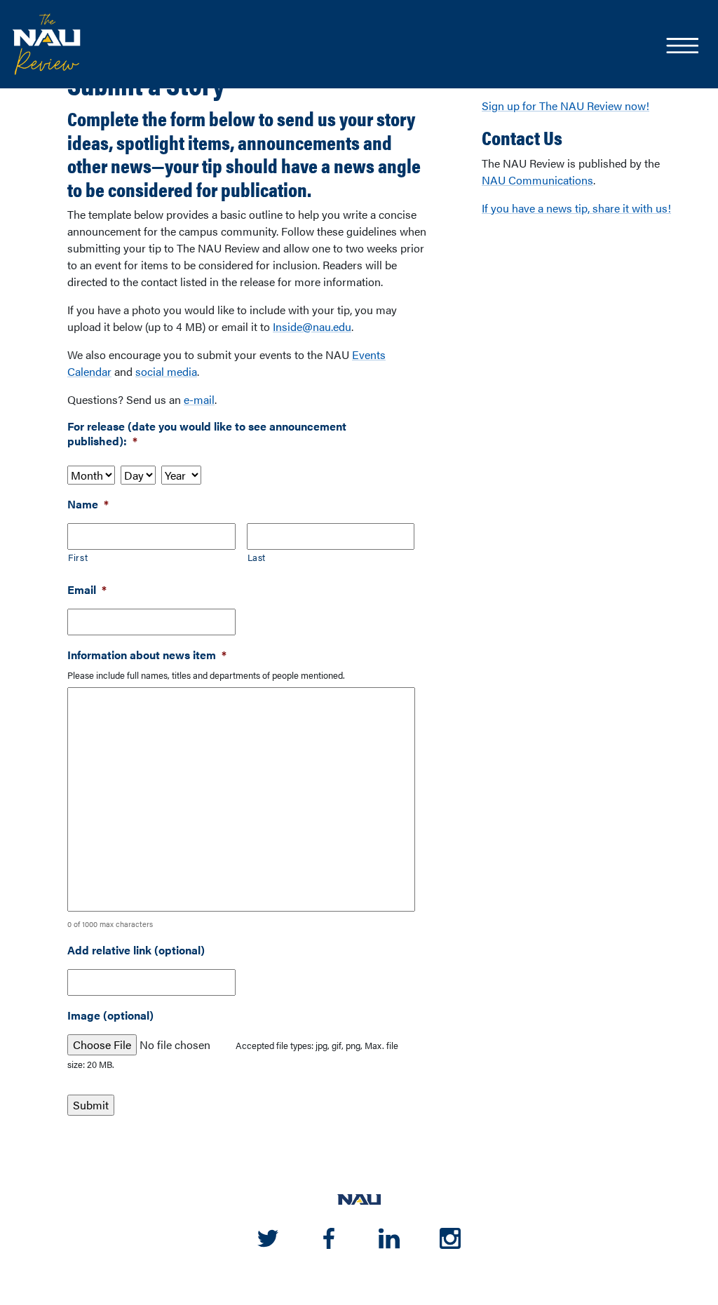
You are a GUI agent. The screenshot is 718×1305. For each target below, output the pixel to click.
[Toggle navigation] (681, 47)
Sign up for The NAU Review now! (565, 105)
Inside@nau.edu (312, 326)
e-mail (199, 399)
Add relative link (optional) (136, 950)
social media (166, 371)
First (78, 557)
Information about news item (146, 655)
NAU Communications (537, 180)
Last (257, 557)
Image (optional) (110, 1015)
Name (88, 504)
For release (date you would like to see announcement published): (206, 434)
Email (87, 590)
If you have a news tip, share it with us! (576, 208)
